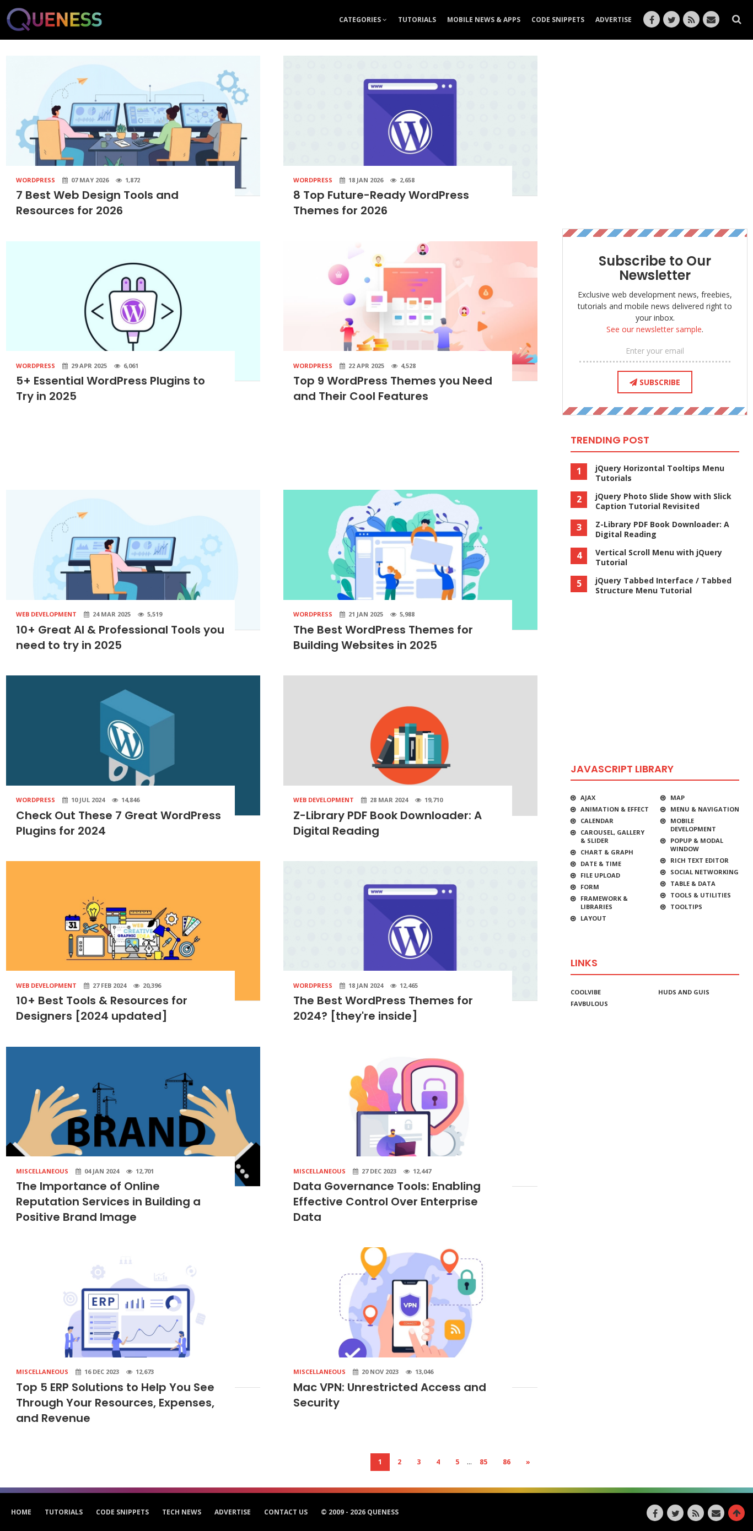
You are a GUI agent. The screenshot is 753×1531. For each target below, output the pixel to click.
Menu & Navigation (704, 809)
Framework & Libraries (604, 902)
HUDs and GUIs (683, 992)
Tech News (181, 1512)
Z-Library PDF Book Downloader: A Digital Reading (662, 529)
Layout (593, 918)
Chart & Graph (606, 852)
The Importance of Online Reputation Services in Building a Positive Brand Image (108, 1201)
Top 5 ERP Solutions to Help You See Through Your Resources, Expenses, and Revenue (115, 1402)
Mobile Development (693, 824)
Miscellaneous (42, 1171)
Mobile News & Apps (483, 19)
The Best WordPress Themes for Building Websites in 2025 (383, 637)
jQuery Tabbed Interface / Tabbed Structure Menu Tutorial (663, 586)
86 (506, 1462)
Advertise (613, 19)
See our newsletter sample (654, 329)
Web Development (46, 614)
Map (677, 797)
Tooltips (686, 906)
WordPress (35, 180)
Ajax (587, 797)
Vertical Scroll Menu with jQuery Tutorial (658, 557)
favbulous (589, 1003)
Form (589, 887)
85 (483, 1462)
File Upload (600, 875)
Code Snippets (557, 19)
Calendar (597, 820)
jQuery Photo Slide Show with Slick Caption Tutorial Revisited (663, 501)
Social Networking (704, 872)
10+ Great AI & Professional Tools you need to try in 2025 (120, 637)
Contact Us (286, 1512)
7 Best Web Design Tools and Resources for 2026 (97, 202)
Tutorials (417, 19)
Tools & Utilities (700, 895)
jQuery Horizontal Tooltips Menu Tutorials (659, 473)
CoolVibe (586, 992)
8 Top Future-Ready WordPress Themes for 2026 (381, 202)
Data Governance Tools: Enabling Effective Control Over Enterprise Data (387, 1201)
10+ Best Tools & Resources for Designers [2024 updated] (101, 1008)
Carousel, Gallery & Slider (612, 836)
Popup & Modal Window (696, 844)
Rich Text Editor (699, 860)
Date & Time (600, 863)
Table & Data (693, 883)
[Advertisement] (271, 450)
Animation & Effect (614, 809)
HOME (21, 1512)
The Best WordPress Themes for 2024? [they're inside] (383, 1008)
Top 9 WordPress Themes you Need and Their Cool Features (392, 388)
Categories (361, 19)
